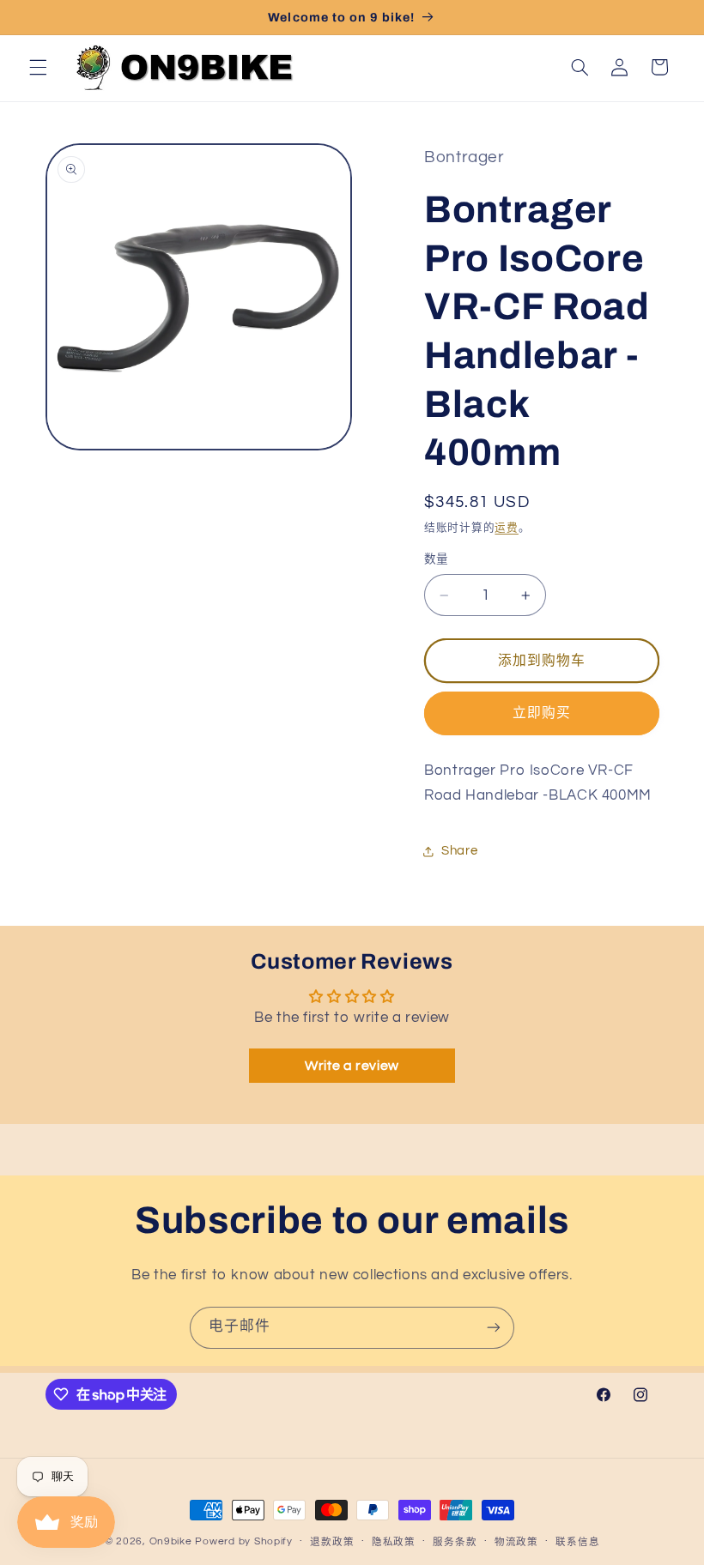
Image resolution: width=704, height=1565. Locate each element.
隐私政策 (394, 1542)
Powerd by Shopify (244, 1541)
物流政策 (516, 1542)
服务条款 (454, 1542)
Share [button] (459, 850)
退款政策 (332, 1542)
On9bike (170, 1541)
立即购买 (542, 713)
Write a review (352, 1066)
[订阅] (493, 1328)
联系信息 (577, 1542)
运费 (506, 528)
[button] (38, 67)
